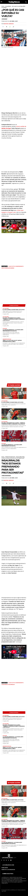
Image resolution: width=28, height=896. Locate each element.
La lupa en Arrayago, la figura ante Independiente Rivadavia (13, 330)
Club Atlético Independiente (16, 266)
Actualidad (8, 6)
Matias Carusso (9, 23)
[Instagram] (4, 860)
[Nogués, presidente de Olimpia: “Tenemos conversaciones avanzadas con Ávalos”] (14, 414)
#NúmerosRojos (7, 339)
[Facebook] (2, 26)
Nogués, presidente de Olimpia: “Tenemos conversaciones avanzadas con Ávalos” (14, 319)
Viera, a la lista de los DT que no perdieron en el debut (12, 341)
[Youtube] (11, 860)
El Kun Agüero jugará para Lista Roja (13, 309)
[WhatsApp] (9, 26)
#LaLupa (5, 328)
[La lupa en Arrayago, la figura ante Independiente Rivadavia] (14, 436)
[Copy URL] (13, 26)
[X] (6, 26)
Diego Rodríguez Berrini (7, 268)
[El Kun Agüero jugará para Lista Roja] (14, 393)
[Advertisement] (14, 65)
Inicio (2, 6)
